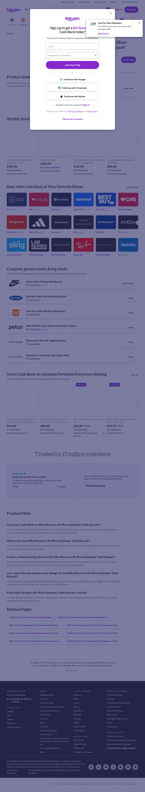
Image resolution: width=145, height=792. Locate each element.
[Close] (139, 23)
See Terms (103, 33)
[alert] (114, 28)
